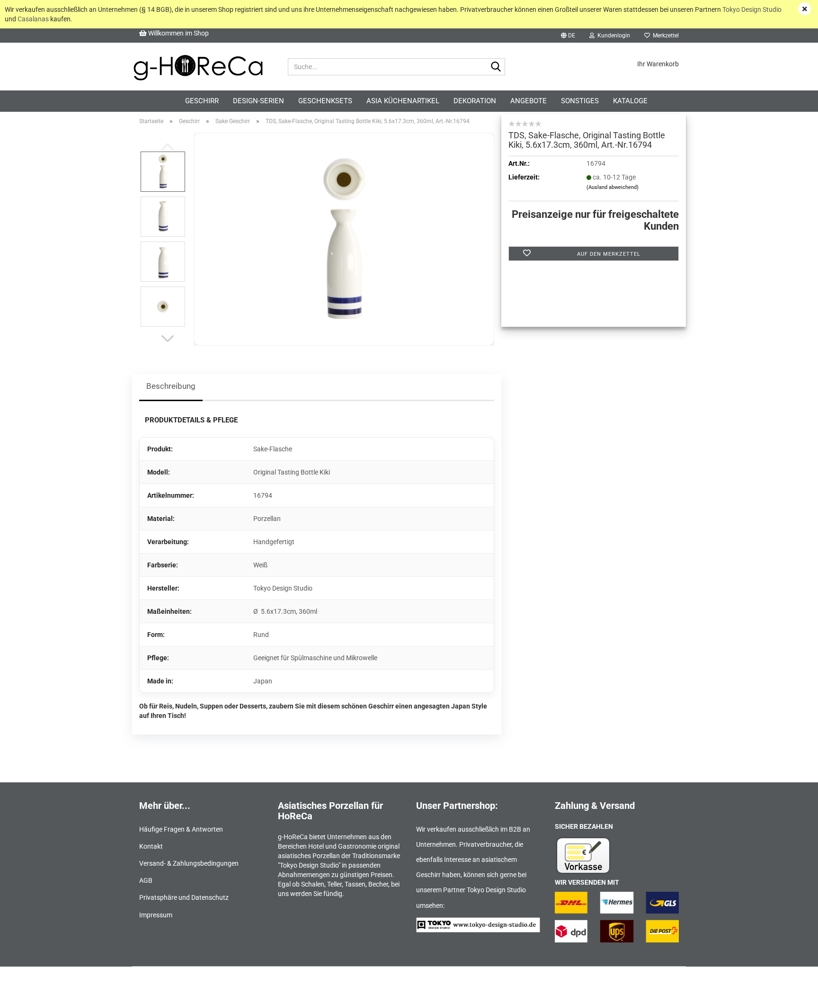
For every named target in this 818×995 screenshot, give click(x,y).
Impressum (155, 915)
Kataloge (630, 101)
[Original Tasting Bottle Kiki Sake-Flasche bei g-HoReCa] (344, 238)
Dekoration (474, 101)
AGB (145, 880)
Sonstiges (580, 101)
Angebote (528, 101)
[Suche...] (496, 67)
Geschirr (202, 101)
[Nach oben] (792, 980)
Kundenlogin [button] (612, 35)
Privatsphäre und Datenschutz (184, 897)
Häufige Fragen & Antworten (181, 829)
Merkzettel (664, 35)
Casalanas (33, 19)
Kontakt (151, 846)
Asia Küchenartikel (402, 101)
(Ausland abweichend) (613, 187)
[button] (568, 35)
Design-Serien (258, 101)
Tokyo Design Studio (752, 9)
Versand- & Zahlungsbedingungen (189, 863)
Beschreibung (171, 386)
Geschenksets (325, 101)
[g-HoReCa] (198, 66)
